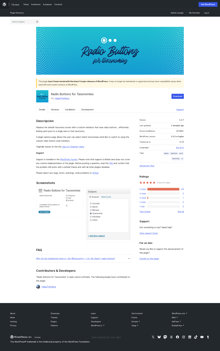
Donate (136, 321)
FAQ (111, 163)
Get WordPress (208, 4)
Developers (96, 321)
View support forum (149, 233)
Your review (145, 211)
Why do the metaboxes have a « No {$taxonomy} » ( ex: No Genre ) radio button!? (75, 258)
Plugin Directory (17, 13)
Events (134, 317)
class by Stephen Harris (73, 146)
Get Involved (137, 313)
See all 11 (180, 148)
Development (87, 109)
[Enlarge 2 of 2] (128, 191)
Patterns (54, 325)
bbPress (176, 321)
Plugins (54, 321)
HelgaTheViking (62, 98)
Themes (54, 317)
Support (180, 109)
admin (166, 153)
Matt (175, 317)
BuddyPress (178, 325)
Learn (93, 313)
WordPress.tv (98, 325)
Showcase (55, 313)
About (12, 313)
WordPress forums (68, 159)
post (181, 153)
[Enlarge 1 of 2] (79, 191)
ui (182, 159)
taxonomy (176, 159)
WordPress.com (179, 313)
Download (177, 96)
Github (95, 173)
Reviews (55, 109)
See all (181, 211)
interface (174, 153)
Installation (70, 109)
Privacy (13, 325)
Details (42, 109)
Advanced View (147, 165)
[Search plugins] (37, 21)
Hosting (13, 321)
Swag (135, 325)
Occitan (38, 337)
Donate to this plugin (149, 258)
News (12, 317)
